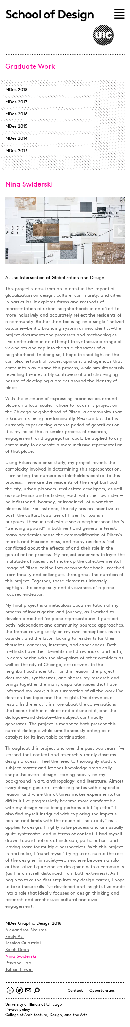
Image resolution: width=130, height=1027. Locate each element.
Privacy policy (17, 1010)
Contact (75, 991)
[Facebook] (9, 991)
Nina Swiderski (20, 956)
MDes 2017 (16, 102)
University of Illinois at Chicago (33, 1005)
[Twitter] (19, 991)
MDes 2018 (16, 90)
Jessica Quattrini (23, 943)
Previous (11, 231)
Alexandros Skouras (26, 930)
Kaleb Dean (17, 950)
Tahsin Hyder (19, 969)
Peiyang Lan (18, 963)
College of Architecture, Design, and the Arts (46, 1015)
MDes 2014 (16, 138)
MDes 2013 (16, 151)
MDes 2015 (16, 126)
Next (119, 231)
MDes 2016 (16, 114)
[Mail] (27, 991)
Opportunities (102, 991)
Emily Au (14, 936)
